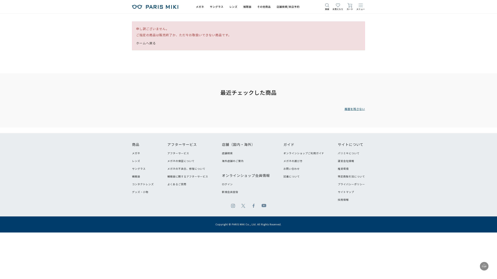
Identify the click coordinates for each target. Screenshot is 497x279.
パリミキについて (349, 153)
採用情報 (343, 200)
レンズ (136, 161)
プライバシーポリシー (351, 184)
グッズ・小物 (140, 192)
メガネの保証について (181, 161)
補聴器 (136, 176)
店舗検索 (227, 153)
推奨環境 (343, 168)
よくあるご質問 (176, 184)
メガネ (136, 153)
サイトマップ (346, 192)
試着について (291, 176)
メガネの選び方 (292, 161)
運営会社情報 (346, 161)
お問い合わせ (291, 168)
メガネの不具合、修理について (186, 168)
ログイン (227, 184)
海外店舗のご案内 (233, 161)
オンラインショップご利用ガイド (303, 153)
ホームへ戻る (146, 43)
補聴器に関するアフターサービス (187, 176)
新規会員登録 (230, 192)
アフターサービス (178, 153)
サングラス (139, 168)
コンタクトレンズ (143, 184)
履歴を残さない (355, 109)
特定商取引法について (351, 176)
